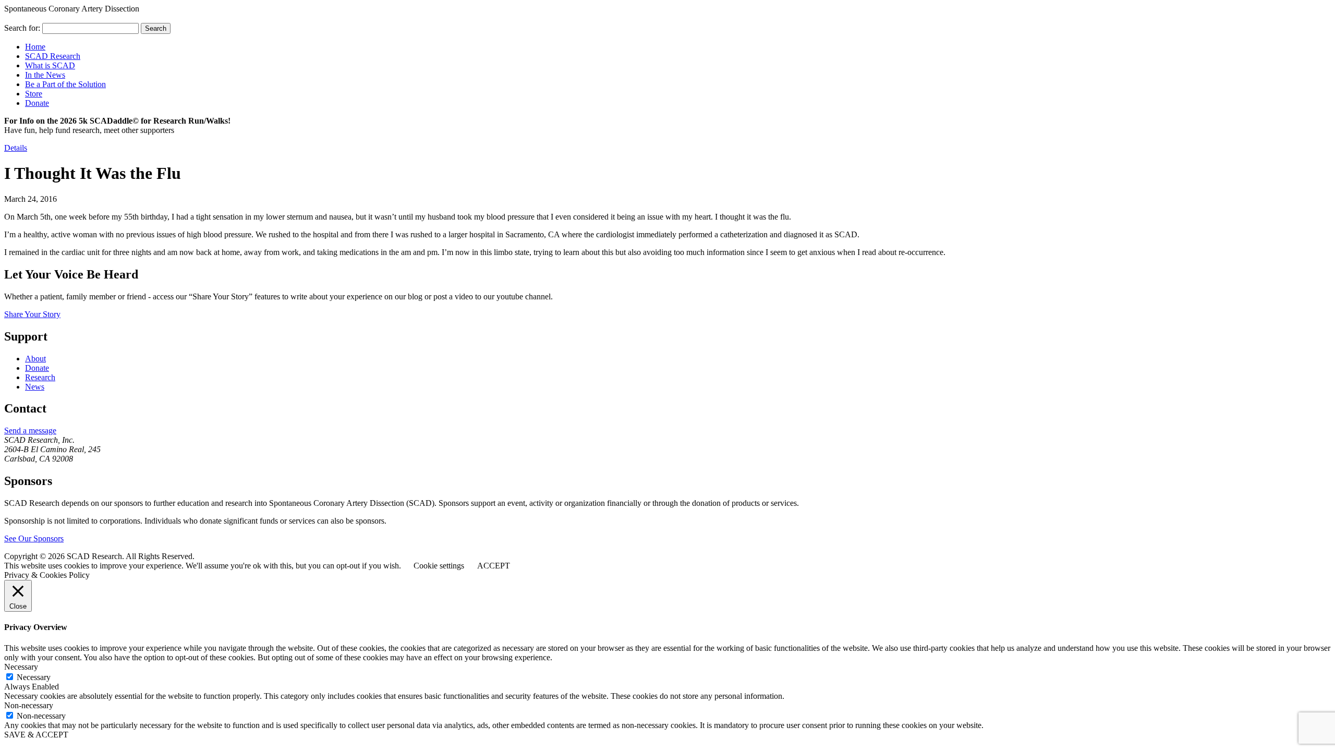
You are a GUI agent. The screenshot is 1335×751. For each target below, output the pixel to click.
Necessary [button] (21, 666)
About (35, 358)
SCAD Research (52, 56)
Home (35, 46)
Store (33, 93)
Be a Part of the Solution (65, 84)
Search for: (22, 27)
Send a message (30, 430)
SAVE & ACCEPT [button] (36, 734)
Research (40, 377)
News (34, 386)
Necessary (34, 677)
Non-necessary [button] (28, 705)
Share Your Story (32, 314)
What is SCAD (50, 65)
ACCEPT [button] (493, 565)
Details (15, 147)
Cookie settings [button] (439, 565)
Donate (37, 103)
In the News (45, 74)
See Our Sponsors (34, 538)
